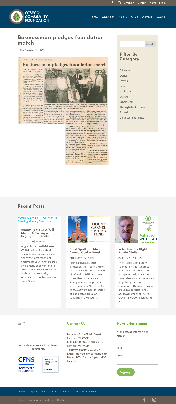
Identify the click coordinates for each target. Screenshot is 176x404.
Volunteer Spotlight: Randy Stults (132, 251)
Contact (53, 391)
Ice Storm (125, 91)
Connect (108, 16)
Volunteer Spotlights (132, 117)
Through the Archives (132, 107)
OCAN (124, 96)
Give (135, 16)
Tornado (124, 112)
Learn (161, 16)
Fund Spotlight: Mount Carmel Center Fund (86, 251)
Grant (123, 86)
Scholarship (126, 101)
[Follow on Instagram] (119, 3)
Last (140, 348)
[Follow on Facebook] (112, 3)
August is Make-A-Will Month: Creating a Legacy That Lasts (37, 233)
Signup (125, 372)
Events (124, 80)
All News (40, 49)
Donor (123, 75)
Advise (147, 16)
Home (93, 16)
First (119, 348)
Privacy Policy (90, 391)
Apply (123, 16)
